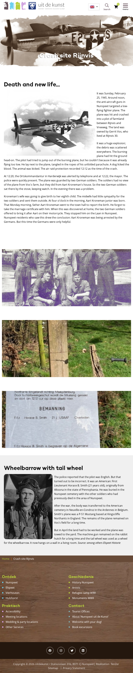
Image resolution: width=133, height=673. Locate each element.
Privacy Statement (74, 668)
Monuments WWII (83, 598)
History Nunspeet (83, 582)
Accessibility (13, 611)
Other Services (15, 627)
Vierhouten (12, 593)
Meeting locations (16, 616)
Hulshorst (12, 598)
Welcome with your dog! (87, 622)
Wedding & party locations (22, 622)
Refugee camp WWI (84, 593)
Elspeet (10, 587)
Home (5, 559)
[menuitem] (94, 7)
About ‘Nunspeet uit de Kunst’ (90, 616)
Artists (76, 587)
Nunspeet (12, 582)
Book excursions (82, 627)
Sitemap (53, 668)
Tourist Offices (81, 611)
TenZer (115, 664)
